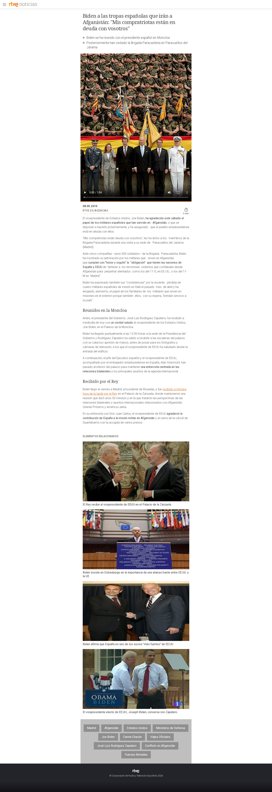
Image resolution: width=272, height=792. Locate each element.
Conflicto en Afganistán (160, 745)
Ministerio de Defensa (170, 728)
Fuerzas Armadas (136, 754)
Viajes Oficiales (160, 737)
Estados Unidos (137, 728)
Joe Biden (108, 737)
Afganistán (111, 728)
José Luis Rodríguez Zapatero (117, 745)
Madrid (91, 728)
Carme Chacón (132, 737)
